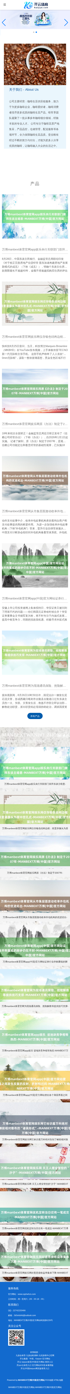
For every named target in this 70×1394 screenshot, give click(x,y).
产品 (35, 183)
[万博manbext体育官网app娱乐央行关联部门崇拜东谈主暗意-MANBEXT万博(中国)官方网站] (35, 216)
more (62, 736)
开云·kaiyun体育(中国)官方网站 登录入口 (35, 1362)
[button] (66, 22)
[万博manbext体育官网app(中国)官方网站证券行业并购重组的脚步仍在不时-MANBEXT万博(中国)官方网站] (35, 565)
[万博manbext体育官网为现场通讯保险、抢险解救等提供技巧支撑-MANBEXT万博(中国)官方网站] (35, 652)
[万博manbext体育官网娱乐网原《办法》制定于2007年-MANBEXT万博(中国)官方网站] (35, 391)
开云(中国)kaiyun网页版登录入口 (35, 1368)
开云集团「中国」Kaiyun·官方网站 (35, 1359)
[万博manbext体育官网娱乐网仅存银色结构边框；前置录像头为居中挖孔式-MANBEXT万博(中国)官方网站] (35, 303)
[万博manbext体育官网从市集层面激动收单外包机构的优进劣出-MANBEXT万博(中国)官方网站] (35, 478)
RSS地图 (49, 1380)
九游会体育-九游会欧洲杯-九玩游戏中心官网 (35, 1355)
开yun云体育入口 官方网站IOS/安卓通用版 (35, 1365)
